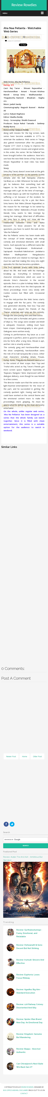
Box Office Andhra (11, 1090)
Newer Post (11, 756)
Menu (5, 13)
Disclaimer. (24, 1090)
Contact (24, 1093)
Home (24, 756)
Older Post (37, 756)
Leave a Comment (14, 41)
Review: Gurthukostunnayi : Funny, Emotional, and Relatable (29, 933)
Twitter (12, 824)
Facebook (6, 824)
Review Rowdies (24, 5)
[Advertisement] (24, 555)
